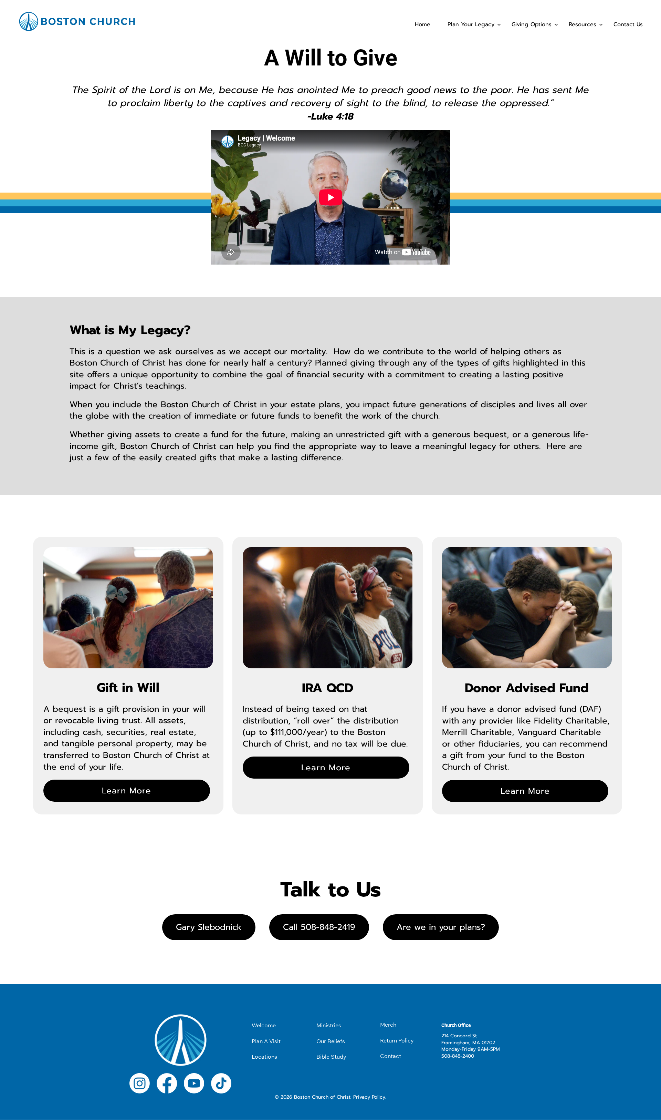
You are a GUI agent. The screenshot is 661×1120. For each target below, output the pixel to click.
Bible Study (331, 1056)
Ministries (328, 1025)
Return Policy (397, 1040)
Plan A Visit (266, 1041)
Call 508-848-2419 (319, 927)
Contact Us (628, 24)
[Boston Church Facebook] (167, 1085)
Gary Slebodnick (209, 927)
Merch (388, 1024)
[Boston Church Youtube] (194, 1085)
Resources (582, 24)
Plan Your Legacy (471, 24)
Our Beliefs (330, 1041)
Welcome (264, 1025)
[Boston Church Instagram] (139, 1085)
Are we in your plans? (441, 927)
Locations (264, 1056)
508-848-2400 (457, 1056)
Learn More (126, 790)
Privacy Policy (369, 1097)
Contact (390, 1055)
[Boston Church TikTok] (221, 1085)
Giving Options (532, 24)
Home (422, 24)
